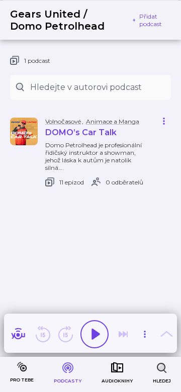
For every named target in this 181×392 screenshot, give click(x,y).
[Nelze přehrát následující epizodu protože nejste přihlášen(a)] (123, 334)
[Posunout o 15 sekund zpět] (42, 334)
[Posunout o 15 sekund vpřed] (65, 334)
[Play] (94, 334)
